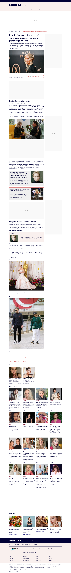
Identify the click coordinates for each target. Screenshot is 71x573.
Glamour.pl (11, 558)
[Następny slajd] (61, 521)
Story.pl (50, 560)
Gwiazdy (24, 361)
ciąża (11, 361)
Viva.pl (50, 556)
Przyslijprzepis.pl (38, 560)
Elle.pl (10, 556)
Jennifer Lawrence (17, 361)
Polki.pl (37, 558)
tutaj (18, 571)
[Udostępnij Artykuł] (42, 76)
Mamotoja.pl (25, 556)
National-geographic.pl (26, 560)
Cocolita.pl (11, 560)
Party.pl (37, 556)
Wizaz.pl (50, 558)
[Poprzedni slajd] (9, 521)
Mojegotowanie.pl (26, 558)
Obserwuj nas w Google (35, 76)
